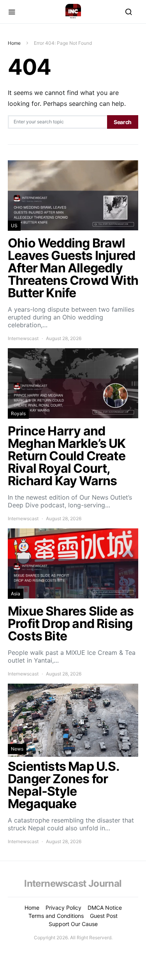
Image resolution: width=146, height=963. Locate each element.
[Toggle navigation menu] (12, 11)
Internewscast (23, 338)
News (17, 749)
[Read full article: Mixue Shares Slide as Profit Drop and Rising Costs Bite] (73, 602)
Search (123, 122)
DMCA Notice (105, 907)
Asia (15, 593)
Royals (18, 413)
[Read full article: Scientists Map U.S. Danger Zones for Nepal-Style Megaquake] (73, 764)
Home (14, 43)
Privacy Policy (63, 907)
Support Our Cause (73, 924)
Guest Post (104, 915)
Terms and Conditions (56, 915)
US (14, 225)
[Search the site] (128, 11)
